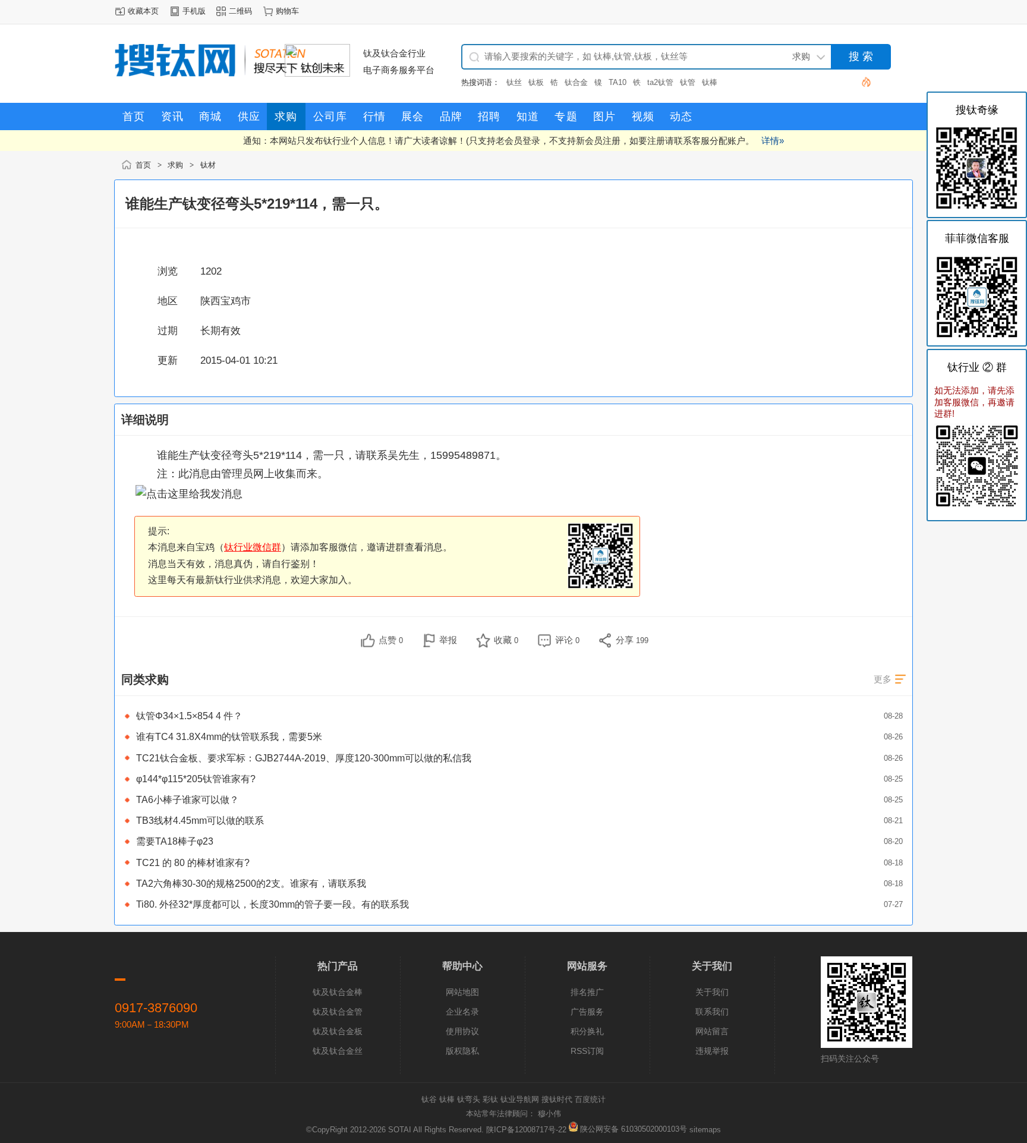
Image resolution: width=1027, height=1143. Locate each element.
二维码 (240, 11)
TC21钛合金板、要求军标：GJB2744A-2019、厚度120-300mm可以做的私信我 (303, 758)
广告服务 (587, 1011)
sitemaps (705, 1129)
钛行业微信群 (252, 547)
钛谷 (429, 1099)
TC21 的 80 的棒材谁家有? (193, 863)
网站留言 (712, 1031)
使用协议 (462, 1031)
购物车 (287, 11)
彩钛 (490, 1099)
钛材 (208, 164)
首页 (143, 164)
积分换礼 (587, 1031)
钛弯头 (468, 1099)
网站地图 (462, 992)
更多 (882, 679)
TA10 (617, 82)
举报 (448, 640)
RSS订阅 (587, 1051)
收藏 (506, 640)
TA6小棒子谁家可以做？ (187, 800)
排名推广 (587, 992)
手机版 (194, 11)
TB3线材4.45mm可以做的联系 (200, 820)
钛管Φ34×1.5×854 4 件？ (189, 716)
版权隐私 (462, 1051)
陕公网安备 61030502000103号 (633, 1129)
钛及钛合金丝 (338, 1051)
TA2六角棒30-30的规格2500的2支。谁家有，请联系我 (251, 883)
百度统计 (590, 1099)
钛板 (536, 82)
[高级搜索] (861, 81)
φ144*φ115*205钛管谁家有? (196, 779)
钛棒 (709, 82)
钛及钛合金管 (338, 1011)
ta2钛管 (660, 82)
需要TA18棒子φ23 (174, 841)
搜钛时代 (556, 1099)
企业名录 (462, 1011)
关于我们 (712, 992)
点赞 (391, 640)
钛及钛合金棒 (338, 992)
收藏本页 (143, 11)
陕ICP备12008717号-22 (526, 1129)
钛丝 (514, 82)
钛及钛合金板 (338, 1031)
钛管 (687, 82)
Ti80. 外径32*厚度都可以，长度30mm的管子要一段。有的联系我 (272, 904)
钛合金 (576, 82)
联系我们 (712, 1011)
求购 (175, 164)
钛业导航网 (519, 1099)
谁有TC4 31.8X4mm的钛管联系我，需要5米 (229, 737)
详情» (772, 141)
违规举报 (712, 1051)
